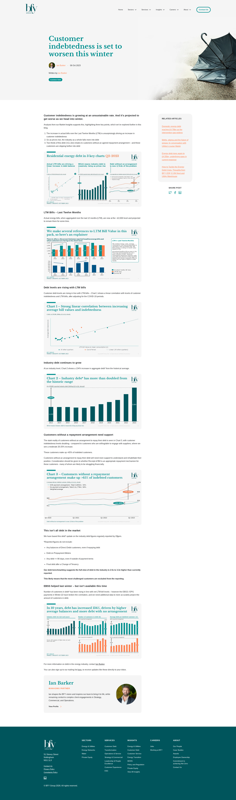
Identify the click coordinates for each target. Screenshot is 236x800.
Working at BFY (156, 750)
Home (120, 10)
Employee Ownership (181, 757)
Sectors (131, 10)
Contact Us (48, 766)
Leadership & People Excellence (113, 762)
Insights (159, 10)
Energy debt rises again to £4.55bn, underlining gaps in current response (174, 156)
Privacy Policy (49, 769)
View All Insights (133, 772)
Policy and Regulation (135, 765)
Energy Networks (88, 750)
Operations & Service (113, 754)
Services (144, 10)
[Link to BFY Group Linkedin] (45, 778)
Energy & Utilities (88, 746)
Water (84, 754)
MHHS (130, 761)
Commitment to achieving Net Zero (180, 762)
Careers (173, 10)
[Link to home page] (31, 8)
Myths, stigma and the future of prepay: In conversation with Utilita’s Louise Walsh (175, 143)
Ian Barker (62, 73)
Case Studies (178, 750)
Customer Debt (110, 746)
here (80, 670)
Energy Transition (134, 757)
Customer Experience (113, 767)
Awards (176, 754)
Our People (177, 746)
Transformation (110, 750)
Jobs (152, 746)
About (186, 10)
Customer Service (134, 754)
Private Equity (87, 757)
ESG (106, 771)
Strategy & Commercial (114, 757)
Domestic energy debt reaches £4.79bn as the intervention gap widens (172, 129)
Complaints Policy (51, 772)
